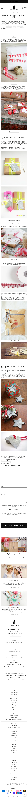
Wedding (14, 737)
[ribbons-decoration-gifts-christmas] (14, 279)
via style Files (14, 259)
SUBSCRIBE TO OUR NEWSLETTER (14, 560)
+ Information (14, 614)
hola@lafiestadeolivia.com (15, 636)
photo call (14, 707)
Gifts (14, 709)
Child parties (14, 723)
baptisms (14, 733)
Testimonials (14, 766)
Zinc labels (8, 27)
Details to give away (14, 715)
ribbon (12, 297)
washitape (14, 36)
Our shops (14, 764)
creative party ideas (15, 12)
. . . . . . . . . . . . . (14, 696)
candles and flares (14, 692)
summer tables (14, 740)
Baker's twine (20, 26)
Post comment (14, 509)
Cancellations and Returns (14, 772)
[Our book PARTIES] (14, 598)
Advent (14, 748)
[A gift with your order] (14, 544)
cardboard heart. (21, 299)
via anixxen (14, 83)
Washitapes (9, 26)
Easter (14, 752)
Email (3, 486)
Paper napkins (14, 688)
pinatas (14, 704)
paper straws (14, 690)
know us (14, 760)
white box (5, 40)
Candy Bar (14, 713)
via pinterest (14, 452)
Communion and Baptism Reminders (14, 719)
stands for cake (14, 694)
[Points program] (14, 571)
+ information (14, 587)
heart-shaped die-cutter (7, 225)
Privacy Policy (14, 777)
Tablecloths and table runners (14, 685)
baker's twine (17, 89)
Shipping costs (14, 770)
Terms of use (14, 779)
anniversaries (14, 739)
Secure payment (14, 773)
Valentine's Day (14, 750)
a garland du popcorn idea (14, 220)
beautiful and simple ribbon (19, 141)
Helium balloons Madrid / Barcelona (14, 756)
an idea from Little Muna (14, 340)
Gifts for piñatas (14, 705)
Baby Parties (14, 725)
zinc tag (3, 148)
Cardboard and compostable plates (14, 687)
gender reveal (14, 735)
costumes (14, 702)
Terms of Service (15, 514)
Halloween (14, 744)
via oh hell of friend (14, 361)
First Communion (14, 731)
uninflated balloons (14, 698)
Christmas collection (6, 460)
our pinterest (6, 23)
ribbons (14, 26)
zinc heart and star (18, 371)
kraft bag (14, 296)
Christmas (14, 746)
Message (3, 494)
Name (2, 478)
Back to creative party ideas (15, 525)
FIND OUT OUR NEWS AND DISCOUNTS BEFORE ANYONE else (13, 784)
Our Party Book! (14, 762)
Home (8, 12)
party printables (14, 717)
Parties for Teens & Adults (14, 727)
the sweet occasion (14, 131)
